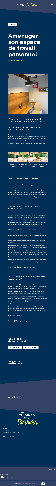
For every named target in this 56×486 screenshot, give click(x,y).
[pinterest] (13, 436)
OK (43, 483)
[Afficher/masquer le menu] (52, 4)
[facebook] (7, 436)
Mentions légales (52, 469)
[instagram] (10, 436)
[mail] (4, 436)
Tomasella (28, 259)
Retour (12, 24)
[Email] (26, 321)
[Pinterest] (24, 321)
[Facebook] (21, 321)
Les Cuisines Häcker (17, 315)
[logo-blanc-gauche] (6, 476)
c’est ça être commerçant (33, 288)
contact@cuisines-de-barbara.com (11, 432)
